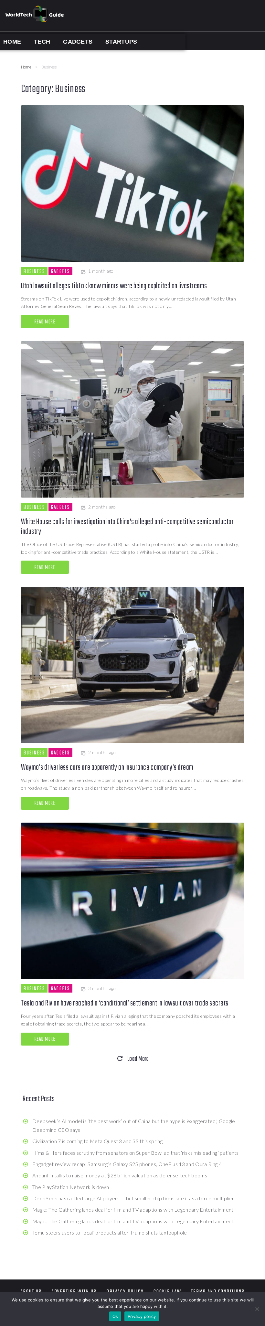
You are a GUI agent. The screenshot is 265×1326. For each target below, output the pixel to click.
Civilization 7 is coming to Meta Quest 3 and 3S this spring (97, 1141)
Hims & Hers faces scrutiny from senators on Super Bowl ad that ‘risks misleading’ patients (135, 1153)
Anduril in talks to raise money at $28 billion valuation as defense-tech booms (119, 1175)
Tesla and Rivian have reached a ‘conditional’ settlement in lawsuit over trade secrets (124, 1003)
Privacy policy (142, 1316)
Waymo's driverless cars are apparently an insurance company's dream (107, 768)
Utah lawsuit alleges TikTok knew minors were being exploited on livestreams (114, 286)
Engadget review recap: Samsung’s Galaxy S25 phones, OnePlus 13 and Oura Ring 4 (127, 1164)
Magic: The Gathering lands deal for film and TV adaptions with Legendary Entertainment (133, 1209)
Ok (115, 1316)
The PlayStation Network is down (70, 1187)
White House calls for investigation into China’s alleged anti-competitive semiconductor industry (127, 527)
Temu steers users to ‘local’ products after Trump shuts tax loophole (109, 1232)
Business (34, 271)
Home (26, 67)
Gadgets (60, 271)
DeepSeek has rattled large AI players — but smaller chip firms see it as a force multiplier (133, 1198)
